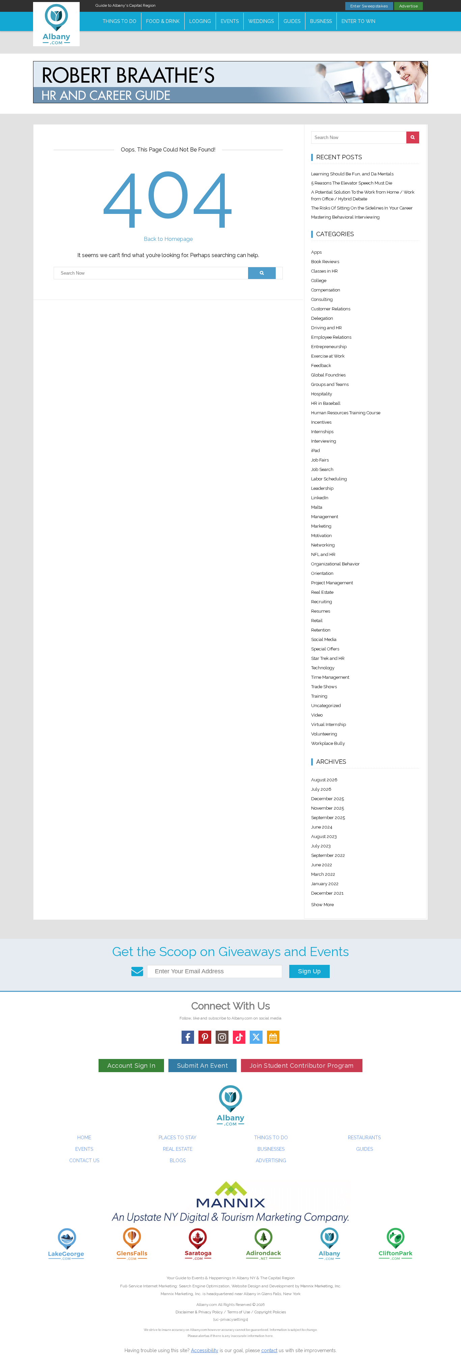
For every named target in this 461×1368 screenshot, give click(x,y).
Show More (322, 904)
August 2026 (324, 779)
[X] (256, 1037)
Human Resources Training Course (345, 412)
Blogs (178, 1160)
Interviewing (323, 441)
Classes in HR (324, 271)
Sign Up (309, 971)
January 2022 (324, 883)
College (318, 280)
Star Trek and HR (328, 658)
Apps (316, 252)
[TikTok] (239, 1037)
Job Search (322, 469)
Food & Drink (163, 21)
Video (317, 715)
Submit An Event (202, 1065)
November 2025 (327, 808)
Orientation (322, 573)
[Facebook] (188, 1037)
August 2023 (324, 836)
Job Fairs (320, 460)
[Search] (261, 273)
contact (269, 1350)
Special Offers (325, 648)
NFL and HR (323, 554)
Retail (317, 620)
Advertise (408, 6)
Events (230, 21)
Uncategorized (326, 705)
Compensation (325, 289)
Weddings (261, 21)
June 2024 (321, 827)
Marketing (321, 526)
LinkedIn (319, 497)
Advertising (271, 1160)
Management (324, 516)
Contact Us (84, 1160)
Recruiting (321, 601)
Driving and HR (326, 327)
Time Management (330, 677)
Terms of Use (238, 1312)
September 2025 (328, 817)
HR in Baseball (326, 403)
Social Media (323, 639)
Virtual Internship (328, 724)
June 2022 (321, 864)
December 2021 (327, 893)
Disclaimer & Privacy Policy (199, 1312)
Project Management (332, 582)
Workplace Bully (328, 743)
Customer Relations (330, 308)
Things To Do (119, 21)
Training (319, 696)
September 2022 (328, 855)
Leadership (322, 488)
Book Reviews (325, 261)
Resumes (320, 611)
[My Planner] (273, 1037)
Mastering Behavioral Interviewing (345, 217)
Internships (322, 431)
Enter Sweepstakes (369, 6)
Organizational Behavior (335, 563)
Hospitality (321, 393)
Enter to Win (358, 21)
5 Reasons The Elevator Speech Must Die (351, 183)
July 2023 (321, 845)
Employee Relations (331, 337)
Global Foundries (328, 375)
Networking (323, 545)
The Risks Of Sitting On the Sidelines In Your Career (362, 208)
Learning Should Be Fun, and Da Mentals (352, 173)
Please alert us (198, 1336)
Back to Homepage (168, 239)
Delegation (322, 318)
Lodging (200, 21)
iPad (315, 450)
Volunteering (324, 733)
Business (321, 21)
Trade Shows (324, 686)
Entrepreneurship (329, 346)
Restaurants (364, 1137)
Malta (316, 507)
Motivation (321, 535)
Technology (322, 667)
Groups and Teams (330, 384)
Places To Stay (177, 1137)
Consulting (322, 299)
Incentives (321, 422)
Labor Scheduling (329, 478)
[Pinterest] (204, 1037)
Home (84, 1137)
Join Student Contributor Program (301, 1065)
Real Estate (322, 592)
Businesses (270, 1149)
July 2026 (321, 789)
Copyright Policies (270, 1312)
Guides (291, 21)
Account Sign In (131, 1065)
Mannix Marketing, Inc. (320, 1286)
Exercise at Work (328, 356)
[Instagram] (222, 1037)
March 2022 (323, 874)
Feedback (321, 365)
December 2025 (327, 798)
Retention (320, 630)
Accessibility (204, 1350)
